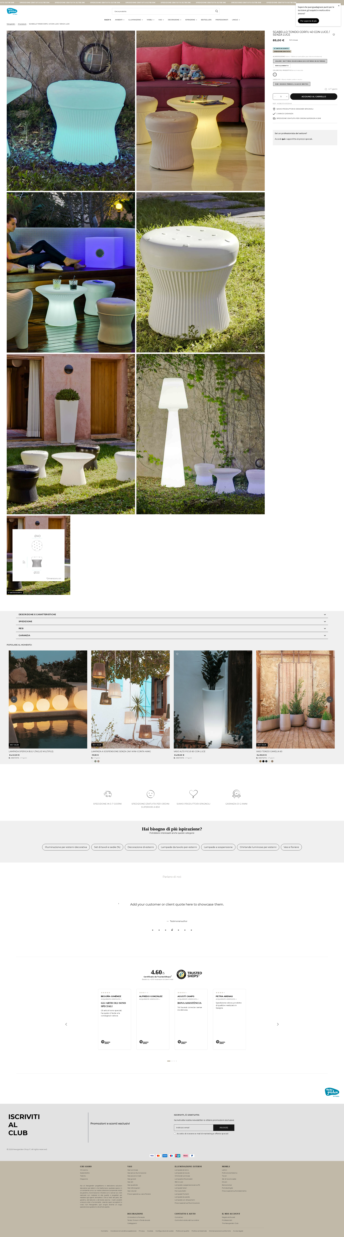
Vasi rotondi (131, 1191)
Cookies (150, 1231)
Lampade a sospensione (218, 847)
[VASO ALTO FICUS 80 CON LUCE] (213, 699)
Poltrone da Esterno (229, 1173)
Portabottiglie (227, 1188)
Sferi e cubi (179, 1182)
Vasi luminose (132, 1170)
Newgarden (11, 24)
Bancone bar (227, 1185)
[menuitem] (107, 19)
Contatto (104, 1231)
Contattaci (179, 1217)
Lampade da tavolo (182, 1173)
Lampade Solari (181, 1188)
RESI (21, 628)
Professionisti (227, 1220)
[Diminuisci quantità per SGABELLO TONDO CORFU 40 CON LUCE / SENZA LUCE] (275, 96)
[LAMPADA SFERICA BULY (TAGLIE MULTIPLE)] (48, 699)
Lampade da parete (182, 1197)
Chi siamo (84, 1170)
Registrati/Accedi (228, 1217)
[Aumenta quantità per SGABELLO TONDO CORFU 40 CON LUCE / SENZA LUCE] (287, 96)
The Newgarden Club (230, 1223)
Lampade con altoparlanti (185, 1200)
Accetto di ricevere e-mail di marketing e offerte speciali (202, 1134)
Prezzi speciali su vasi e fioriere (139, 1194)
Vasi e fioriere (291, 847)
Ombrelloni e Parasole (136, 1217)
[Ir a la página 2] (172, 1061)
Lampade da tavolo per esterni (179, 847)
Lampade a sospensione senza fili (187, 1185)
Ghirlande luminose (182, 1176)
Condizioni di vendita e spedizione (123, 1231)
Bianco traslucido (275, 74)
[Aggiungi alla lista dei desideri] (12, 654)
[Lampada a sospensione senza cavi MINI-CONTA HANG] (130, 699)
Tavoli (224, 1176)
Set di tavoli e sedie (229, 1179)
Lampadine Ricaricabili (183, 1179)
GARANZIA (24, 635)
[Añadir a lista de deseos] (334, 35)
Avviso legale (238, 1231)
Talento (83, 1176)
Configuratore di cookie (164, 1231)
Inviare (223, 1127)
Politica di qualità (182, 1231)
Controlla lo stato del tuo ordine (187, 1220)
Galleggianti (132, 1223)
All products (22, 24)
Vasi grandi (131, 1179)
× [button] (338, 5)
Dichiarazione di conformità (220, 1231)
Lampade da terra (182, 1170)
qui (283, 139)
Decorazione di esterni (141, 847)
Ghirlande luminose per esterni (258, 847)
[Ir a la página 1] (168, 1061)
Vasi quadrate (132, 1185)
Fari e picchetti (180, 1191)
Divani (224, 1182)
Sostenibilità (84, 1173)
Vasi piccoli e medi (134, 1176)
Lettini (224, 1170)
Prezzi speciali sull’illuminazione (187, 1203)
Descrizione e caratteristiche (37, 614)
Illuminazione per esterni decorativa (66, 847)
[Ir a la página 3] (174, 1061)
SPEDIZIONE (25, 621)
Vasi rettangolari (133, 1188)
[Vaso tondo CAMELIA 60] (295, 699)
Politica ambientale (199, 1231)
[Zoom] (129, 36)
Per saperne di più (308, 20)
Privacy (142, 1231)
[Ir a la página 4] (176, 1061)
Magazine (84, 1179)
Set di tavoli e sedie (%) (107, 847)
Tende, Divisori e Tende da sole (138, 1220)
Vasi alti (130, 1182)
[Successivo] (278, 1024)
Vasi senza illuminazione (136, 1173)
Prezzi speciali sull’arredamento (234, 1191)
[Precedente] (66, 1024)
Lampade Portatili (182, 1194)
